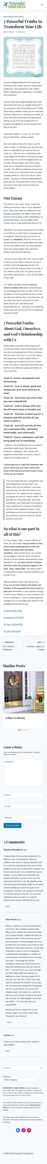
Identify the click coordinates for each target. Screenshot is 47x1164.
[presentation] (23, 692)
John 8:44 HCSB (13, 631)
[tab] (19, 729)
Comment (9, 762)
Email (8, 806)
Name (8, 795)
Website (8, 817)
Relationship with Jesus (14, 17)
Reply (7, 906)
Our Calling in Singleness (8, 646)
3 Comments (20, 32)
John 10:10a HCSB (14, 624)
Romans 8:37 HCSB (15, 618)
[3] (40, 223)
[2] (33, 185)
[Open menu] (42, 4)
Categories (7, 1076)
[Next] (40, 699)
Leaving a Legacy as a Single (35, 646)
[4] (5, 631)
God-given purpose (12, 214)
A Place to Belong (15, 718)
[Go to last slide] (6, 699)
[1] (23, 150)
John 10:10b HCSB (14, 611)
